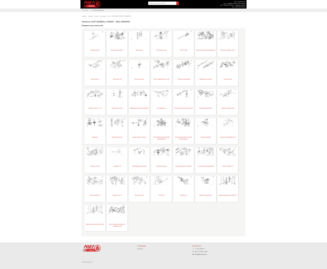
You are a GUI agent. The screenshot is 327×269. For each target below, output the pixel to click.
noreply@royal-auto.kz (201, 254)
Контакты (85, 10)
